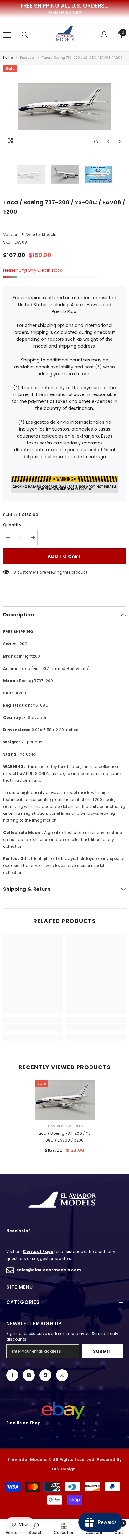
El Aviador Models (39, 234)
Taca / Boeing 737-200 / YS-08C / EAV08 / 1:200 (64, 1137)
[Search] (24, 35)
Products (27, 57)
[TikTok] (45, 1375)
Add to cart (64, 556)
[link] (33, 1027)
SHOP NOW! (65, 12)
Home (8, 57)
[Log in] (104, 34)
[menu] (7, 35)
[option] (64, 106)
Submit (102, 1351)
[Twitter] (62, 1375)
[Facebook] (12, 1375)
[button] (108, 141)
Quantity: (12, 524)
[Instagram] (29, 1375)
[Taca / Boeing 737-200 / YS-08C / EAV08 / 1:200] (65, 1100)
